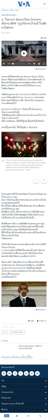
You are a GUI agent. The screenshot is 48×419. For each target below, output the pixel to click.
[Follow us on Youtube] (9, 373)
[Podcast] (31, 373)
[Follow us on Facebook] (3, 373)
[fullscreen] (44, 63)
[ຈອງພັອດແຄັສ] (37, 373)
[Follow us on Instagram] (15, 373)
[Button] (43, 37)
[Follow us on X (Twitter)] (20, 373)
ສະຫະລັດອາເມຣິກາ (8, 15)
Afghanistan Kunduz (15, 45)
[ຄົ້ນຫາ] (40, 416)
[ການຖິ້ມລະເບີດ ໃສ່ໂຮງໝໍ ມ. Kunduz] (24, 144)
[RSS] (26, 373)
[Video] (17, 416)
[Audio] (28, 416)
